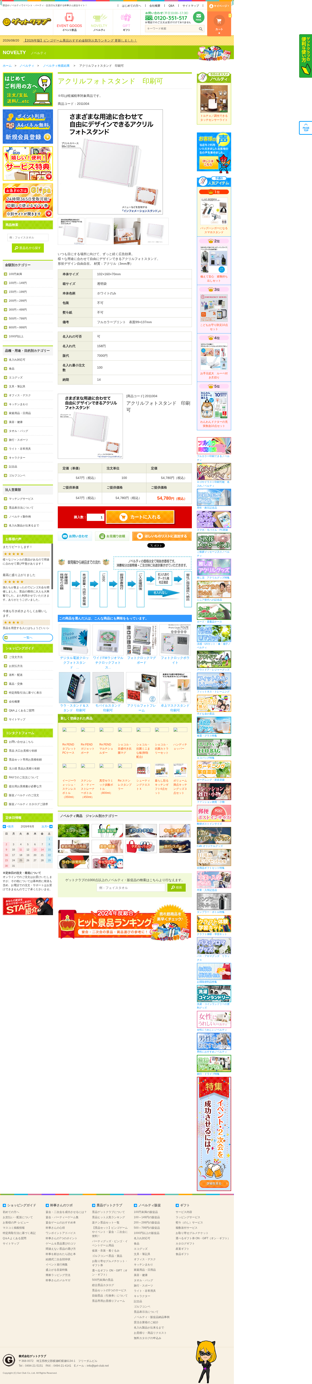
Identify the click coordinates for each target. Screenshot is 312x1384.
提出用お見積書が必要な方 (25, 786)
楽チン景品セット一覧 (105, 1222)
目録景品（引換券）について (110, 1295)
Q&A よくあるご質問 (21, 710)
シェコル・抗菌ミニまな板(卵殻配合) (143, 750)
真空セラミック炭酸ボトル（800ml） (106, 787)
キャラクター (17, 457)
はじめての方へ (131, 5)
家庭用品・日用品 (20, 413)
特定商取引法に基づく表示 (25, 692)
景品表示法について (21, 507)
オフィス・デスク (20, 395)
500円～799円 (18, 318)
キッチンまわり (18, 404)
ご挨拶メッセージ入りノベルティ (213, 553)
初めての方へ (11, 1212)
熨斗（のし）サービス (189, 1222)
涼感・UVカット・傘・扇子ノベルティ (213, 645)
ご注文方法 (16, 657)
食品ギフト (182, 1254)
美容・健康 (16, 422)
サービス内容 (184, 1212)
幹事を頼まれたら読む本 (61, 1254)
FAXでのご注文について (24, 777)
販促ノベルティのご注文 (24, 795)
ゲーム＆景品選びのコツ (61, 1243)
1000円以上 (16, 336)
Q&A (171, 5)
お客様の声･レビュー (16, 1222)
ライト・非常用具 (20, 448)
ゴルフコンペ (17, 475)
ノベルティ (39, 53)
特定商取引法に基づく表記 (19, 1233)
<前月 (10, 826)
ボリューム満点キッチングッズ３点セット (180, 787)
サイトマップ (190, 5)
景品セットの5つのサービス (109, 1290)
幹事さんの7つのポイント (61, 1238)
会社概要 (154, 5)
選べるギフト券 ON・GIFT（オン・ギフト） (203, 1238)
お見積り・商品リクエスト (150, 1332)
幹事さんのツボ (61, 1205)
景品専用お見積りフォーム (108, 1300)
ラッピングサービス (188, 1217)
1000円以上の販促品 (146, 1233)
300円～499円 (18, 309)
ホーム (7, 65)
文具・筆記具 (17, 386)
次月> (45, 826)
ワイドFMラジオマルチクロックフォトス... (108, 662)
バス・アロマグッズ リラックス (213, 958)
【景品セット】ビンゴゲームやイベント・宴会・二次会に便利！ (110, 1232)
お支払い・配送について (18, 1217)
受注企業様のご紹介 (146, 1322)
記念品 (13, 466)
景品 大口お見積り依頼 (23, 750)
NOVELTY (14, 52)
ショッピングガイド (21, 1205)
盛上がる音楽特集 (57, 1269)
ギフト (185, 1205)
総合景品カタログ (103, 1285)
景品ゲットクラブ (109, 1205)
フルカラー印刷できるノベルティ (213, 458)
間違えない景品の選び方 (61, 1248)
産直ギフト (182, 1248)
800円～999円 (18, 327)
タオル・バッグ (18, 431)
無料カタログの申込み (147, 1338)
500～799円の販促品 (147, 1227)
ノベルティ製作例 (20, 516)
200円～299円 (18, 300)
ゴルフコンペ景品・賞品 (107, 1255)
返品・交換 (16, 683)
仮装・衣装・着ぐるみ (105, 1250)
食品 (11, 368)
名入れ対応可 (17, 359)
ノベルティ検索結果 (56, 65)
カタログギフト (185, 1243)
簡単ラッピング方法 (58, 1275)
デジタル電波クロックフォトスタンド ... (74, 662)
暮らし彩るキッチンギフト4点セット (162, 787)
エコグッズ (16, 377)
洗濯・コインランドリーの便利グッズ (213, 1006)
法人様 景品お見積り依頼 (24, 768)
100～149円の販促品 (147, 1217)
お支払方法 (16, 666)
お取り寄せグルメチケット (192, 1233)
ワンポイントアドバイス (61, 1233)
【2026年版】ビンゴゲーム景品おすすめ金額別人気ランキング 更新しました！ (80, 40)
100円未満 (15, 274)
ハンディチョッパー (180, 746)
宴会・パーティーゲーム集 (62, 1217)
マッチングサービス (21, 498)
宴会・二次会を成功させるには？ (66, 1212)
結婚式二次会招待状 (58, 1259)
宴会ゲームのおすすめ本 (61, 1222)
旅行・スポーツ (18, 439)
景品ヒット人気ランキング (108, 1217)
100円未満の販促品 (146, 1212)
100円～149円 (18, 283)
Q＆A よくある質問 (14, 1238)
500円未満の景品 (102, 1279)
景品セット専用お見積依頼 (25, 759)
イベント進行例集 (57, 1264)
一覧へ (28, 637)
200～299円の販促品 (147, 1222)
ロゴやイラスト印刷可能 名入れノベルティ (213, 484)
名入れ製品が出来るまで (24, 525)
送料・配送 (16, 674)
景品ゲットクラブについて (108, 1212)
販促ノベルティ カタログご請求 (28, 804)
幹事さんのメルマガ (58, 1280)
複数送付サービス (187, 1227)
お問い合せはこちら (21, 741)
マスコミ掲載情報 (14, 1227)
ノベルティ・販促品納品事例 (151, 1317)
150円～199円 (18, 291)
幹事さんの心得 (55, 1227)
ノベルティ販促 (149, 1205)
